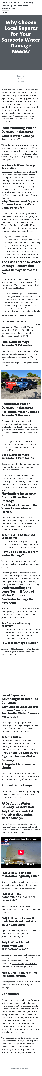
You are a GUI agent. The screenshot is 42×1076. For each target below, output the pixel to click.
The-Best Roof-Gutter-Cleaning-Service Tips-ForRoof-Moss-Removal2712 (18, 5)
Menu (5, 12)
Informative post (26, 1023)
